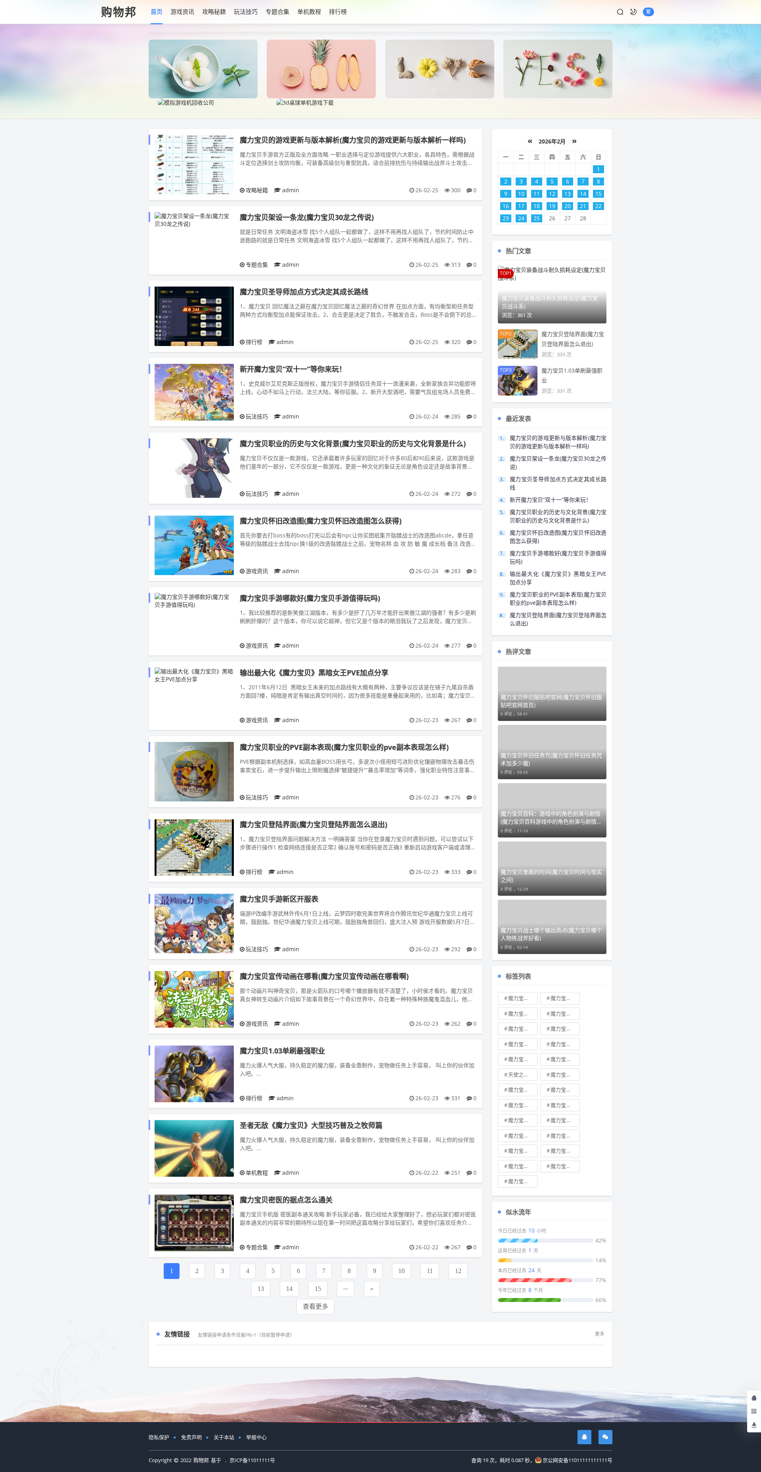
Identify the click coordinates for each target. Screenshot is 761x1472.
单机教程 (309, 11)
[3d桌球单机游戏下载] (305, 102)
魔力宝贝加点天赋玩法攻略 (522, 1013)
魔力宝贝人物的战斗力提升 (522, 1089)
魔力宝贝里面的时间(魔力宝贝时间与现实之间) (551, 875)
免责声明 (191, 1437)
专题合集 (277, 11)
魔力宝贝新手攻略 (565, 998)
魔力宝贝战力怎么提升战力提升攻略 (522, 1044)
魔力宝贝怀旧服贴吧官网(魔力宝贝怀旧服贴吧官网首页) (551, 701)
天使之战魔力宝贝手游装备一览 (522, 1074)
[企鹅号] (584, 1437)
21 (583, 206)
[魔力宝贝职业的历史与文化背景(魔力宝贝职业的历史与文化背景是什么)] (194, 467)
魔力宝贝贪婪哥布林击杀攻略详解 (565, 1074)
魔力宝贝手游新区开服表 (279, 899)
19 (552, 206)
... (345, 1287)
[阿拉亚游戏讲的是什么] (203, 68)
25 (536, 218)
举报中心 (256, 1437)
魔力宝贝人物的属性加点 (522, 1150)
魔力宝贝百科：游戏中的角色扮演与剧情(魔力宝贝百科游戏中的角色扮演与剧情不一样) (551, 818)
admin (290, 190)
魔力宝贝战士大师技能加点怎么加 (522, 1059)
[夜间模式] (633, 11)
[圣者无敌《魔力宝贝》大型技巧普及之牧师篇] (194, 1147)
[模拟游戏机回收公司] (186, 102)
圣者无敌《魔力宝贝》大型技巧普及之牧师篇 (311, 1125)
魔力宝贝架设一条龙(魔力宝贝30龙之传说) (307, 217)
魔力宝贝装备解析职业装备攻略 (565, 1059)
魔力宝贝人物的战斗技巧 (565, 1013)
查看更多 (315, 1306)
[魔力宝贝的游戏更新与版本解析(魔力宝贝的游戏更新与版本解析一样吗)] (194, 164)
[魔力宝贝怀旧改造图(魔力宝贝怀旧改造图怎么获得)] (194, 545)
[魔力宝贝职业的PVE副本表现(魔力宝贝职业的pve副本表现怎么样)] (194, 771)
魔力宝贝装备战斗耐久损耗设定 (565, 1150)
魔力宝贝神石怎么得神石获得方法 (565, 1120)
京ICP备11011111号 (252, 1460)
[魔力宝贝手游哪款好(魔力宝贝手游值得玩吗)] (194, 600)
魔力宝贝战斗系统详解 (522, 1181)
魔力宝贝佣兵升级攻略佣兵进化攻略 (522, 1120)
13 (261, 1288)
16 (506, 206)
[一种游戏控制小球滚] (439, 68)
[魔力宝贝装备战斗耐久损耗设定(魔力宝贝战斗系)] (552, 273)
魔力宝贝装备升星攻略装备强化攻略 (522, 1105)
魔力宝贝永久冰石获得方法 (522, 1028)
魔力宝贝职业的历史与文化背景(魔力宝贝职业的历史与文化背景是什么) (353, 443)
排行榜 (338, 11)
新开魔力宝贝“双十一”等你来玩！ (293, 369)
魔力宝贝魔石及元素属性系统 (565, 1028)
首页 (157, 11)
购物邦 (119, 11)
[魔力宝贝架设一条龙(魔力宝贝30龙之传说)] (194, 219)
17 (521, 206)
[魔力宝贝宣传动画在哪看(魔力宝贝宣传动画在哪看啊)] (194, 998)
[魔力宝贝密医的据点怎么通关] (194, 1222)
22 (598, 206)
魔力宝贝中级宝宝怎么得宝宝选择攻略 (522, 998)
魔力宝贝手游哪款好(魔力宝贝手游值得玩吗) (310, 598)
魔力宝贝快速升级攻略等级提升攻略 (522, 1166)
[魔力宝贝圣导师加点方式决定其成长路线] (194, 315)
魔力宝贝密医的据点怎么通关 (286, 1199)
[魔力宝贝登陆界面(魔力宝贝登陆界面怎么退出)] (194, 847)
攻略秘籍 (214, 11)
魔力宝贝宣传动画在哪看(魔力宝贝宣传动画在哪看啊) (324, 976)
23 (506, 218)
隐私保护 (159, 1437)
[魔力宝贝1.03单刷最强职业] (194, 1073)
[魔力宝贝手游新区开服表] (194, 923)
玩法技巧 (246, 11)
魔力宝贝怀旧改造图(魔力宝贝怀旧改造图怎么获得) (321, 521)
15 (318, 1288)
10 (401, 1270)
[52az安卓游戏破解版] (321, 68)
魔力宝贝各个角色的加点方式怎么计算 (522, 1135)
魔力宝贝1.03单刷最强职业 (282, 1050)
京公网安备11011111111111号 (577, 1460)
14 (289, 1288)
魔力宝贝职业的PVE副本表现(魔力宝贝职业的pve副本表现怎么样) (344, 747)
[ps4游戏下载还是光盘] (557, 68)
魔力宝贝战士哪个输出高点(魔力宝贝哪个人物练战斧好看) (551, 934)
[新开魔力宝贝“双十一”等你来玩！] (194, 391)
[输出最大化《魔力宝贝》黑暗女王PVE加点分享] (194, 675)
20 (567, 206)
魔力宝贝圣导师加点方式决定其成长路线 (304, 291)
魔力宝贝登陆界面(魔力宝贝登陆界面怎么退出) (313, 824)
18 (536, 206)
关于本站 (224, 1437)
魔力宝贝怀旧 (565, 1135)
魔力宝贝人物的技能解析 (565, 1105)
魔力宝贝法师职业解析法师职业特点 (565, 1166)
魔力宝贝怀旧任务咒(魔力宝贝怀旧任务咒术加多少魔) (551, 759)
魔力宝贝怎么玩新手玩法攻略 (565, 1089)
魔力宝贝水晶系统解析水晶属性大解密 (565, 1044)
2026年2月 (552, 141)
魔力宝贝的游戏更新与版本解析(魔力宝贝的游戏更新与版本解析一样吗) (353, 140)
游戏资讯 (182, 11)
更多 (599, 1334)
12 (458, 1270)
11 (430, 1270)
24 (521, 218)
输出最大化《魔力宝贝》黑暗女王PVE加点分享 (314, 672)
